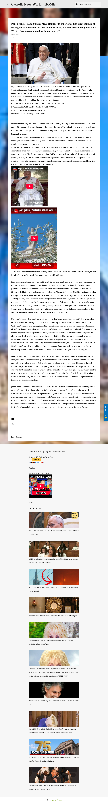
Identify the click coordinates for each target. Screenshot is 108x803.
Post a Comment (16, 437)
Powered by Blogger (55, 800)
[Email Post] (12, 419)
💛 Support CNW (106, 412)
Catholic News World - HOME (33, 4)
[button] (12, 38)
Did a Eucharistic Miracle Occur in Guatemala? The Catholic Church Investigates (53, 616)
